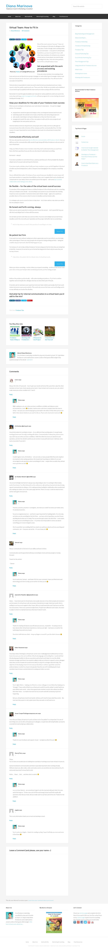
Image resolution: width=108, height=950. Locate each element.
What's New (78, 69)
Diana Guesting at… (80, 37)
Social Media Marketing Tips (83, 57)
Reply (11, 394)
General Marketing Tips (82, 53)
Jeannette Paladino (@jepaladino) (25, 595)
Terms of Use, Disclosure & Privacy (61, 945)
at (15, 381)
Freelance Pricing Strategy (82, 45)
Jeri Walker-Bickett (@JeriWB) (24, 477)
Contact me (84, 142)
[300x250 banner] (87, 117)
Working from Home (81, 73)
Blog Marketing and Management (84, 34)
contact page (81, 917)
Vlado (18, 71)
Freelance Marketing (81, 41)
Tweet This (60, 231)
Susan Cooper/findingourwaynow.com (26, 713)
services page (83, 913)
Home (83, 136)
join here (29, 359)
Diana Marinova (19, 6)
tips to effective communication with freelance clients (44, 140)
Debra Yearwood (19, 648)
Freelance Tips (20, 310)
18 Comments (25, 30)
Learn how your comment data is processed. (41, 900)
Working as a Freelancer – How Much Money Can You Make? (89, 157)
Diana (20, 400)
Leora (16, 380)
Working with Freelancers (82, 77)
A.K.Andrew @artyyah (21, 426)
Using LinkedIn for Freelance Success (86, 65)
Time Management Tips (82, 61)
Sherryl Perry (18, 753)
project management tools (28, 96)
